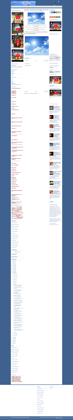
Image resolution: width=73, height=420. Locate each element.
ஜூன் (14, 281)
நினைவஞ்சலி (13, 238)
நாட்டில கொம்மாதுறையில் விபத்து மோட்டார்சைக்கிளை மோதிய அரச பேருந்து (57, 172)
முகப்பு (36, 60)
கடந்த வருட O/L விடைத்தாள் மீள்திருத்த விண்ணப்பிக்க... (17, 320)
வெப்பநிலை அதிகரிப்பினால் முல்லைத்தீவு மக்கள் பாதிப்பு (36, 9)
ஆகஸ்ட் (15, 278)
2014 (13, 341)
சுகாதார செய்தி (14, 231)
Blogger (28, 417)
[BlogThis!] (25, 58)
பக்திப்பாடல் (13, 240)
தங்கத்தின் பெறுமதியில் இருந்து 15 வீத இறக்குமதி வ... (18, 303)
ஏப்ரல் (14, 284)
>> (55, 58)
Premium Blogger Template (58, 417)
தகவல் (13, 233)
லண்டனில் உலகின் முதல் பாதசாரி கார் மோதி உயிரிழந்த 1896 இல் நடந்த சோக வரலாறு (57, 182)
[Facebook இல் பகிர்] (27, 58)
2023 (13, 265)
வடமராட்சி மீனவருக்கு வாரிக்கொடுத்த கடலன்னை (17, 313)
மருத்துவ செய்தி (14, 243)
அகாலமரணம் (14, 222)
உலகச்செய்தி (13, 352)
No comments (41, 11)
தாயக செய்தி (14, 359)
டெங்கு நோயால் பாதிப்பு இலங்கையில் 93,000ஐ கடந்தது (57, 163)
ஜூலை (15, 279)
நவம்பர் (15, 275)
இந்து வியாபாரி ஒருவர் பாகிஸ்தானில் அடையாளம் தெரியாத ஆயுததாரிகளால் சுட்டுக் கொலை (57, 154)
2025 (13, 262)
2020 (13, 269)
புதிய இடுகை (26, 60)
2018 (13, 272)
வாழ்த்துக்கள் (14, 247)
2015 (13, 340)
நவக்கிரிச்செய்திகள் (14, 236)
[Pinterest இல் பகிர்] (28, 58)
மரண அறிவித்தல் (14, 366)
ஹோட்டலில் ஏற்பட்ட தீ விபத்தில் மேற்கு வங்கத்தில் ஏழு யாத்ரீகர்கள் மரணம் (57, 116)
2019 (13, 271)
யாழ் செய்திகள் (14, 245)
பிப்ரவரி (15, 333)
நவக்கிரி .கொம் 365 (18, 2)
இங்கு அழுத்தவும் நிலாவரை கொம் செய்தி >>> (30, 33)
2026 (13, 261)
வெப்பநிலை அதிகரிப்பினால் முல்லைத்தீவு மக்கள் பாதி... (17, 315)
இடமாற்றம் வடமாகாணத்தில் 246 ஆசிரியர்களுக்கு (18, 322)
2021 (13, 268)
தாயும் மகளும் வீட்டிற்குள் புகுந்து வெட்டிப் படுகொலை (18, 298)
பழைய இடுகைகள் (46, 60)
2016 (13, 338)
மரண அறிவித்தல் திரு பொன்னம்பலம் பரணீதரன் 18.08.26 (57, 107)
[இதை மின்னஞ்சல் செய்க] (24, 58)
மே (14, 282)
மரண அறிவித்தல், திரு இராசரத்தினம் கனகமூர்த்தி (17, 311)
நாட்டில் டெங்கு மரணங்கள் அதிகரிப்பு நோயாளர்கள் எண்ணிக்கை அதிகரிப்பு (57, 192)
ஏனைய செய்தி (14, 229)
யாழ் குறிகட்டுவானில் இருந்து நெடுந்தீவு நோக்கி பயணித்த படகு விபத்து (57, 144)
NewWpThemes (44, 417)
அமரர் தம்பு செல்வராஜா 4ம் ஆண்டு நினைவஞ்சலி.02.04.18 (18, 329)
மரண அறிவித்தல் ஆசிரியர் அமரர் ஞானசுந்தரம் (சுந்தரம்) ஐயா (57, 126)
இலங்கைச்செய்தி (14, 226)
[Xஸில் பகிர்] (26, 58)
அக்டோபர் (15, 276)
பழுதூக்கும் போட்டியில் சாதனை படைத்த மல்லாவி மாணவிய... (18, 300)
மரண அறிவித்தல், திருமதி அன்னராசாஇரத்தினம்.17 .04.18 (17, 305)
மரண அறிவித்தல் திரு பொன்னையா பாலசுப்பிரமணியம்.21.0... (17, 293)
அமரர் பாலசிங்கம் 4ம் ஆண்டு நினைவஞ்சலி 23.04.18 (17, 290)
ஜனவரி (15, 335)
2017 (13, 337)
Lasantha (53, 417)
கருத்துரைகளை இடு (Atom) (33, 93)
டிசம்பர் (15, 273)
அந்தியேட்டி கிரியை (14, 224)
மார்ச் (14, 332)
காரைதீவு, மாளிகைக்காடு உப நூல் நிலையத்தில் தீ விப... (18, 308)
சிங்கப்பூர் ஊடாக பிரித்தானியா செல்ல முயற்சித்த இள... (17, 285)
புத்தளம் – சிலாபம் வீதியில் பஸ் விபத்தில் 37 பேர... (17, 327)
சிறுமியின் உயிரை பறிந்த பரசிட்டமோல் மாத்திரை (17, 296)
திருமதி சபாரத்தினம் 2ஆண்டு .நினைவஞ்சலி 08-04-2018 (17, 325)
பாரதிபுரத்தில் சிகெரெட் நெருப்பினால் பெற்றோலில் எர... (18, 318)
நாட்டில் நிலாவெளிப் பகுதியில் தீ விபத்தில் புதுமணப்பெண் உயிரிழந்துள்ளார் (57, 135)
